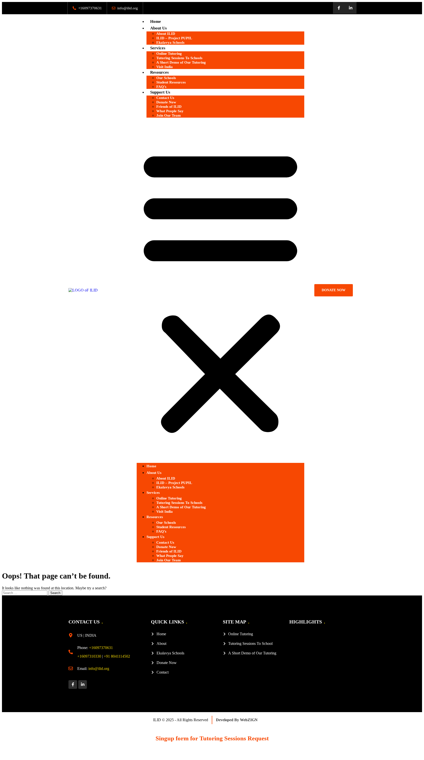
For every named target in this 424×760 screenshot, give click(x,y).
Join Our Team (168, 115)
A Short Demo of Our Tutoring (181, 62)
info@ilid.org (98, 668)
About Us (153, 473)
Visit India (164, 67)
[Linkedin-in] (351, 8)
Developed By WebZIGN (237, 720)
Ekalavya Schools (170, 42)
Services (153, 493)
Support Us (155, 537)
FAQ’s (161, 87)
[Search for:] (25, 593)
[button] (220, 290)
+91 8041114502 (117, 656)
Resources (154, 517)
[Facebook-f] (339, 8)
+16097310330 (89, 656)
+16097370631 (101, 648)
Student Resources (171, 82)
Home (155, 21)
